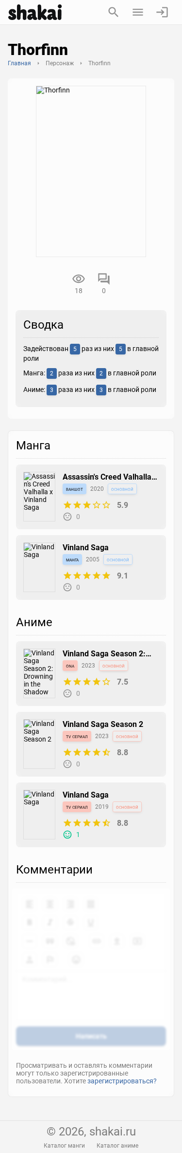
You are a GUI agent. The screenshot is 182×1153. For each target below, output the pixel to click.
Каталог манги (64, 1145)
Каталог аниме (117, 1145)
